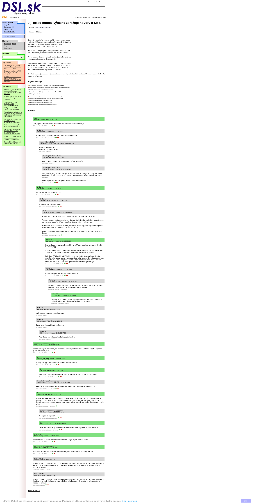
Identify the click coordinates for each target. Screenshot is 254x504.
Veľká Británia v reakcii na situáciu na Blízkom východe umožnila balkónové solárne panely (49, 87)
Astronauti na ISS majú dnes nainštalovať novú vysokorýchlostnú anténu (12, 121)
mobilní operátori (45, 27)
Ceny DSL (7, 25)
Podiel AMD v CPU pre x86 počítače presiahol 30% (12, 142)
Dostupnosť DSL (9, 27)
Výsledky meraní (9, 31)
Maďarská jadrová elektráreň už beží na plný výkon (40, 100)
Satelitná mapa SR (9, 36)
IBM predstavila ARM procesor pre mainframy (11, 108)
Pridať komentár (34, 490)
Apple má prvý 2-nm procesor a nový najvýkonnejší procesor (11, 103)
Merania (14, 43)
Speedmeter (7, 43)
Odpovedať (36, 126)
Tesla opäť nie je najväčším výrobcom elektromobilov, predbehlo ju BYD (45, 91)
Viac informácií (129, 500)
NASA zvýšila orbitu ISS (34, 94)
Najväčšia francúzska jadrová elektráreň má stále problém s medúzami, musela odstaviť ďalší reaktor (13, 114)
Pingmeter (7, 46)
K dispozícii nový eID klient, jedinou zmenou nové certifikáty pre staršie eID (13, 138)
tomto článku (63, 53)
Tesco (36, 27)
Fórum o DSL (8, 29)
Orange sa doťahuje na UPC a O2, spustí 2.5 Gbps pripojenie (12, 72)
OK (246, 501)
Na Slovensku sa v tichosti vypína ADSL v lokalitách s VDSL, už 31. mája (12, 67)
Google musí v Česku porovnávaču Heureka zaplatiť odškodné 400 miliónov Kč (47, 85)
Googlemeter (8, 48)
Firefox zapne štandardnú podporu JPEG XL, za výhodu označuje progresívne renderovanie (12, 131)
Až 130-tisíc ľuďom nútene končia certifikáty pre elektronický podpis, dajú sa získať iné (12, 79)
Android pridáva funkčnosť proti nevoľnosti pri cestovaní (12, 98)
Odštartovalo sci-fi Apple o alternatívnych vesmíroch (12, 125)
